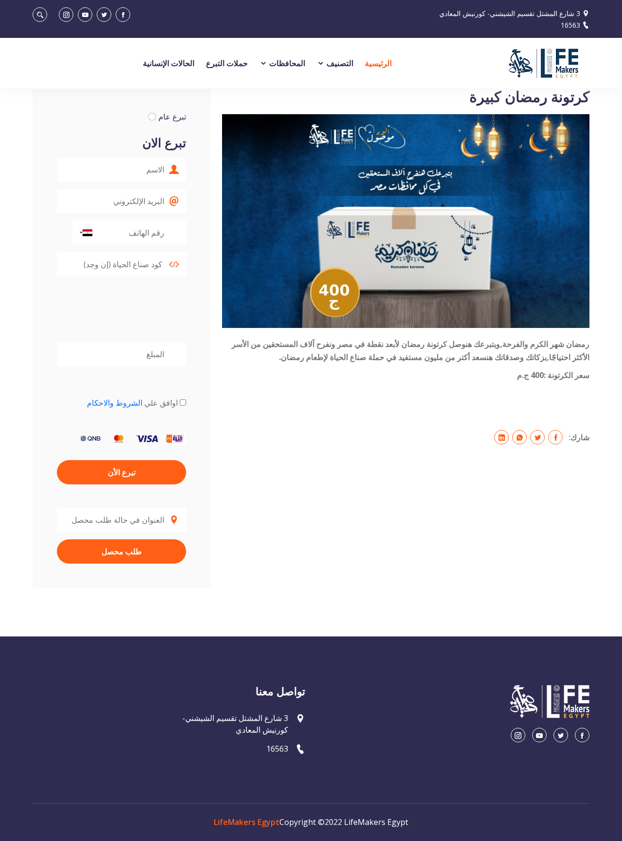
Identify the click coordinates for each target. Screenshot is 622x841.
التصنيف (339, 63)
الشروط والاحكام (114, 402)
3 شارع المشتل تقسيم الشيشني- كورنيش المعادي (509, 13)
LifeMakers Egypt (246, 822)
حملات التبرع (227, 63)
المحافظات (286, 63)
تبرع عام (172, 116)
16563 (570, 25)
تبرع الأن (122, 472)
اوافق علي (132, 402)
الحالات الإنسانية (168, 63)
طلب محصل (122, 551)
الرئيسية (378, 63)
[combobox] (84, 232)
